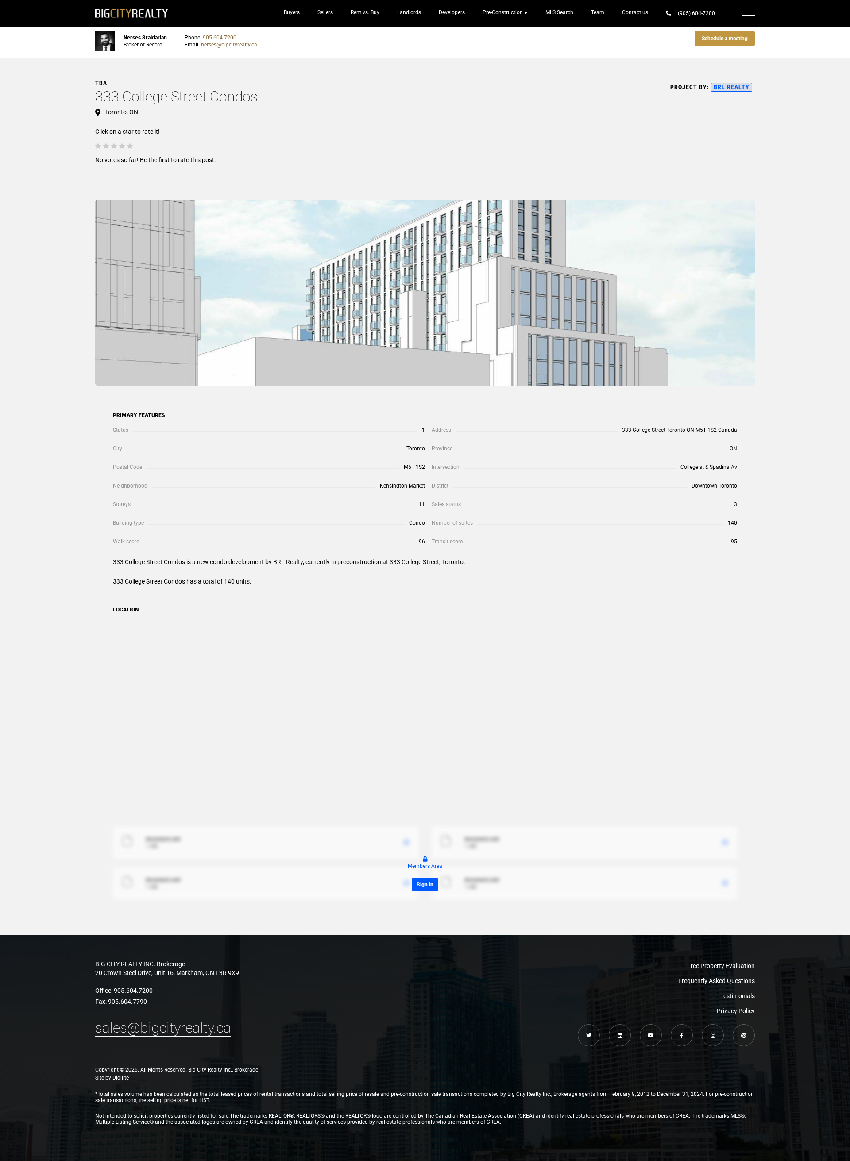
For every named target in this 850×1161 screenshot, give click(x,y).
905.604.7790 (127, 1001)
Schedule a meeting (725, 38)
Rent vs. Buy (365, 12)
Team (597, 12)
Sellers (325, 12)
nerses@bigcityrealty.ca (229, 45)
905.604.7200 (133, 990)
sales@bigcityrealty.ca (163, 1027)
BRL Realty (732, 87)
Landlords (409, 12)
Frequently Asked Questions (716, 980)
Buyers (292, 12)
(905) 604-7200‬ (696, 13)
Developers (452, 12)
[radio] (98, 145)
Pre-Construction (503, 12)
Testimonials (737, 995)
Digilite (120, 1078)
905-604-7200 (219, 38)
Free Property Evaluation (721, 965)
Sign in (425, 885)
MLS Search (559, 12)
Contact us (635, 12)
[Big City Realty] (131, 13)
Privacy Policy (736, 1010)
